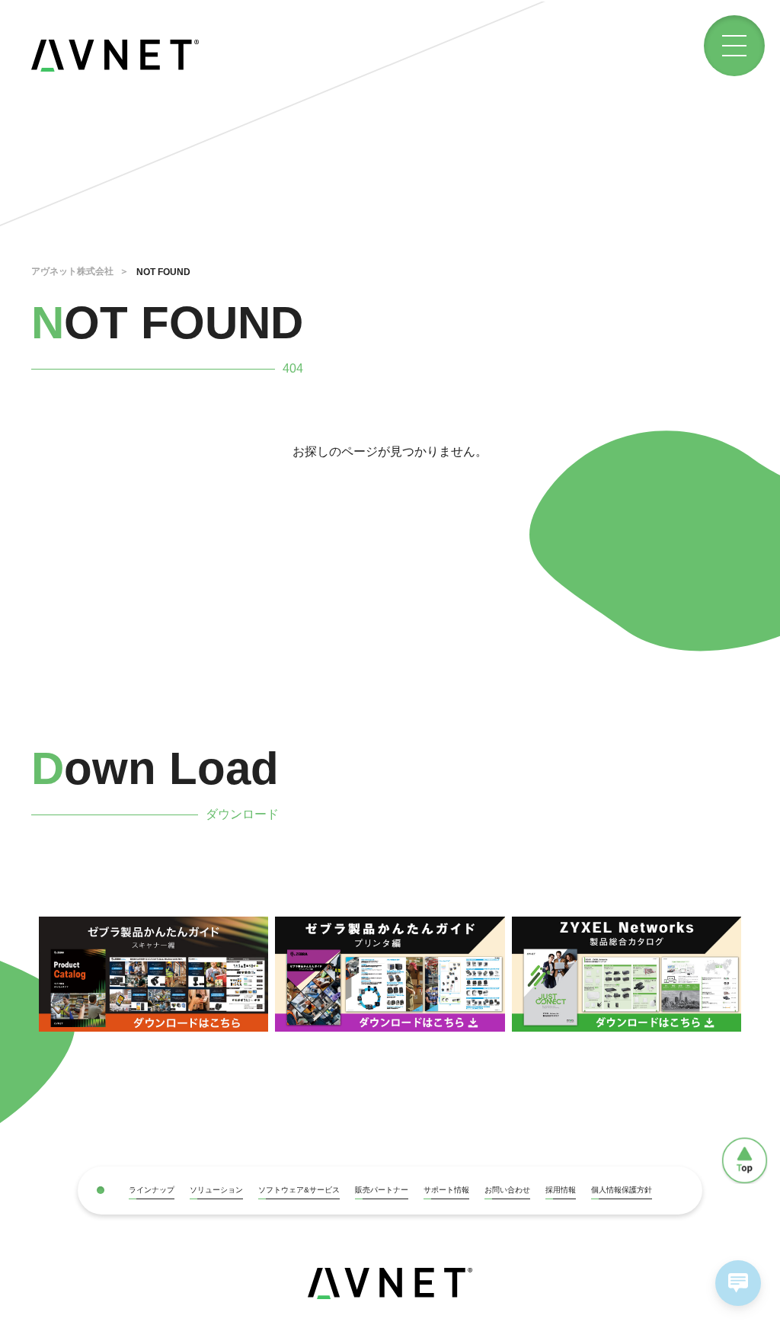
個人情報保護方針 (621, 1190)
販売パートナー (381, 1190)
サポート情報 (446, 1190)
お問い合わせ (507, 1190)
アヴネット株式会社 (72, 271)
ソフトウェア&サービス (299, 1190)
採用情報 (560, 1190)
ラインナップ (151, 1190)
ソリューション (216, 1190)
